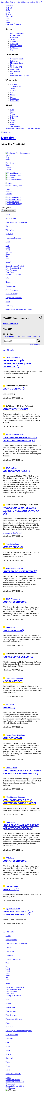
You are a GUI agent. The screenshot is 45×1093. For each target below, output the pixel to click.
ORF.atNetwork (12, 1035)
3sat (11, 92)
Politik (8, 250)
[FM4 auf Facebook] (13, 175)
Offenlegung (10, 1084)
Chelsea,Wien (11, 468)
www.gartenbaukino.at (12, 533)
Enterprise (14, 61)
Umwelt (8, 252)
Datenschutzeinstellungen (15, 1082)
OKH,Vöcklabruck (13, 357)
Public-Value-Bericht (17, 33)
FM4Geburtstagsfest (13, 268)
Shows (8, 214)
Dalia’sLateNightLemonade (16, 222)
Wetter (8, 18)
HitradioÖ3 (14, 99)
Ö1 (11, 97)
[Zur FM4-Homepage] (6, 132)
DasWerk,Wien (12, 886)
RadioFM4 (14, 101)
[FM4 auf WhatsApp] (14, 179)
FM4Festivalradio (12, 270)
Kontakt (8, 282)
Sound (8, 12)
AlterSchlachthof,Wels (15, 568)
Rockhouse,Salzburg (14, 678)
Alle (6, 336)
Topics (8, 242)
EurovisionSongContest (15, 266)
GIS (11, 50)
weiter (12, 350)
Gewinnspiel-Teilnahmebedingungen (19, 309)
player (8, 155)
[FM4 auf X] (11, 177)
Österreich (9, 16)
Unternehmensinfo (17, 59)
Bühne (28, 336)
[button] (18, 153)
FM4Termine (10, 323)
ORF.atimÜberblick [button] (13, 24)
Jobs (11, 73)
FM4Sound (10, 163)
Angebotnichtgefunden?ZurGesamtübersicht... (24, 128)
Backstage (14, 37)
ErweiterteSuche (34, 344)
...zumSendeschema (13, 238)
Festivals (36, 336)
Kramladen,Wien (12, 544)
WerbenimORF (16, 67)
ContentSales (15, 69)
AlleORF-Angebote (13, 1074)
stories (8, 159)
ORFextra (14, 42)
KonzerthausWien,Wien (15, 735)
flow (7, 157)
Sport (7, 20)
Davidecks (9, 226)
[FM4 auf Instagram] (13, 173)
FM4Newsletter (11, 294)
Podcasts (9, 167)
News (8, 22)
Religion (13, 124)
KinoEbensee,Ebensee (15, 797)
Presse (12, 65)
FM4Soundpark (12, 290)
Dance (8, 165)
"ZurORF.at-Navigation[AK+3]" (29, 2)
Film (7, 246)
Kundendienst (15, 35)
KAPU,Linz (10, 627)
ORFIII (13, 90)
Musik (8, 248)
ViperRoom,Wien (13, 909)
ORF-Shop (14, 44)
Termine (9, 169)
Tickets (12, 39)
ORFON (9, 8)
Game (8, 254)
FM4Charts (10, 272)
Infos (7, 278)
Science (13, 120)
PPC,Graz (10, 704)
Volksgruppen (15, 126)
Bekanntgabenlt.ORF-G (19, 75)
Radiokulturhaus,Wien (15, 434)
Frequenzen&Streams (14, 298)
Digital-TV (14, 48)
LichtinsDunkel (16, 46)
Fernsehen (9, 6)
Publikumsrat (15, 71)
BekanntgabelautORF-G (15, 1086)
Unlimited (9, 234)
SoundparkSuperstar (13, 274)
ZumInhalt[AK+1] (8, 2)
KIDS (8, 10)
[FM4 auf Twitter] (12, 202)
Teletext (13, 88)
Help (12, 122)
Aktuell (8, 262)
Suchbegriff (5, 208)
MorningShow (11, 218)
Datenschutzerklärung (13, 1080)
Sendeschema (10, 286)
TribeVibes (10, 230)
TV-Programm (15, 86)
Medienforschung (16, 63)
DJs (17, 336)
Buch (7, 256)
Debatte (8, 14)
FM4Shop (9, 305)
